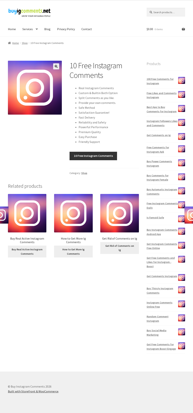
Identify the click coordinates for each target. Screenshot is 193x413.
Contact (86, 29)
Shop (25, 43)
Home (12, 29)
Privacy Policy (66, 29)
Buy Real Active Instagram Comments (27, 251)
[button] (56, 66)
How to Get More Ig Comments (73, 251)
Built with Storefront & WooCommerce (33, 391)
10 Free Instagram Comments (93, 156)
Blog (47, 29)
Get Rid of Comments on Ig (119, 248)
